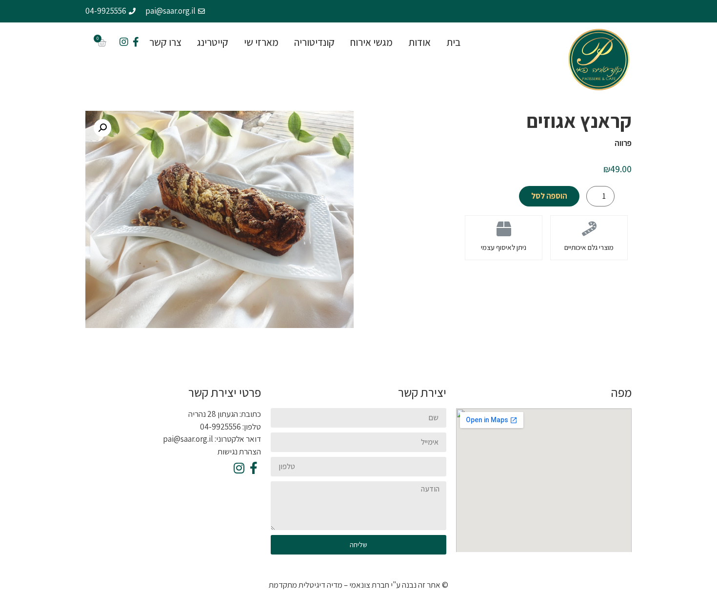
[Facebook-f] (135, 42)
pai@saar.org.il (188, 438)
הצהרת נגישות (239, 451)
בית (453, 42)
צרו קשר (165, 42)
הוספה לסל (549, 195)
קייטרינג (212, 42)
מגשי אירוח (371, 42)
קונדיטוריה (314, 42)
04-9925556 (220, 426)
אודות (419, 42)
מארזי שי (261, 42)
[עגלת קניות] (101, 42)
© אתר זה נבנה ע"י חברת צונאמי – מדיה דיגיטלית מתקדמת (358, 584)
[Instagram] (124, 42)
